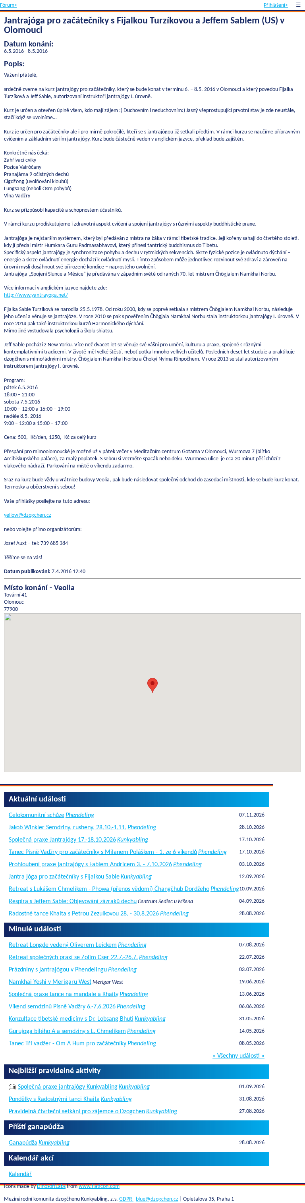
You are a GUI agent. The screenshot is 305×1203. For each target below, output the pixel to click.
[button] (152, 685)
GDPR (126, 1199)
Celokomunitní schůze (36, 815)
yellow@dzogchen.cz (27, 515)
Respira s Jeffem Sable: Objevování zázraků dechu (73, 901)
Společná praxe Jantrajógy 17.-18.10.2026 (62, 840)
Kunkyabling (132, 840)
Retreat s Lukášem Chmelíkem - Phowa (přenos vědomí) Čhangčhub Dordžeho (109, 889)
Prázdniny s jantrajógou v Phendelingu (58, 970)
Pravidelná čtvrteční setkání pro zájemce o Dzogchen (77, 1111)
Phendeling (80, 815)
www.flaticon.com (99, 1186)
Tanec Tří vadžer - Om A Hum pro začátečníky (67, 1044)
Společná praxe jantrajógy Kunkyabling (68, 1087)
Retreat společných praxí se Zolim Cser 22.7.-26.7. (73, 957)
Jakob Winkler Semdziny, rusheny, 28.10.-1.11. (67, 828)
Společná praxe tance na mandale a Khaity (63, 994)
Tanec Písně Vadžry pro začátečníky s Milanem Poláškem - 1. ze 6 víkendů (103, 852)
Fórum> (8, 5)
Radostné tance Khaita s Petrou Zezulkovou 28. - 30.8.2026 (84, 914)
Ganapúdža (23, 1143)
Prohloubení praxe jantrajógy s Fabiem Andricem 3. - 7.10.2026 (90, 864)
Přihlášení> (276, 5)
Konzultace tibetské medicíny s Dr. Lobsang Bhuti (71, 1019)
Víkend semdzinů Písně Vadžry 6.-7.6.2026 (62, 1007)
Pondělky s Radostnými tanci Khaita (54, 1099)
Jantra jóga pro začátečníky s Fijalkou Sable (64, 877)
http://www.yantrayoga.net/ (36, 295)
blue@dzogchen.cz (157, 1199)
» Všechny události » (238, 1056)
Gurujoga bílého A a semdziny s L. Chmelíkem (67, 1031)
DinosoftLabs (51, 1186)
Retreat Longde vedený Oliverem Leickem (63, 945)
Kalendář (20, 1174)
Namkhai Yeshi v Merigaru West (50, 982)
